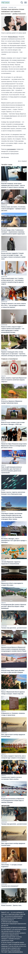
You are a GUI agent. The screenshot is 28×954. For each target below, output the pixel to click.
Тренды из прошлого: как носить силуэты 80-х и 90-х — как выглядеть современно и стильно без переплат (13, 305)
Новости (3, 376)
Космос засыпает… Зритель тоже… (11, 905)
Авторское (4, 626)
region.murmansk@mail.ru (15, 952)
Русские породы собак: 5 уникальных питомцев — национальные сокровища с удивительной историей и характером (13, 232)
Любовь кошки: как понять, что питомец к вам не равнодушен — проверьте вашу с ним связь (13, 208)
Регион (3, 490)
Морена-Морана (13, 37)
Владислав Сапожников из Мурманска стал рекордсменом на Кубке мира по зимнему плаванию (12, 800)
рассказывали (11, 149)
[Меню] (25, 2)
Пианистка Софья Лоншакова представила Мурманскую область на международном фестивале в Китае (14, 445)
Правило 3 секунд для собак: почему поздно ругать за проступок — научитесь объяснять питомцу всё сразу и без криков (14, 353)
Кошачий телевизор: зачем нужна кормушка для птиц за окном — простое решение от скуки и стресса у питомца (13, 185)
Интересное (4, 7)
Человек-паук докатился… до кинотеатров (14, 628)
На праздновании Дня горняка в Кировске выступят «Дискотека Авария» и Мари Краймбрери (13, 606)
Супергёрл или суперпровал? (9, 886)
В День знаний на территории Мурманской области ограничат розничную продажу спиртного (13, 379)
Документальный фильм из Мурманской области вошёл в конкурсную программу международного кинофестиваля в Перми (13, 649)
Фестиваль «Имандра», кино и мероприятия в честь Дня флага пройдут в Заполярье (13, 540)
